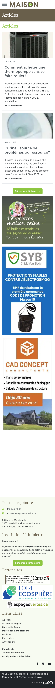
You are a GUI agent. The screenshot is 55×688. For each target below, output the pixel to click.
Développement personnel (16, 630)
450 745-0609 (14, 509)
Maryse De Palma (11, 627)
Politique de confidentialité (16, 656)
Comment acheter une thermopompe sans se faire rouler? (25, 71)
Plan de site (8, 649)
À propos (6, 619)
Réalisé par (37, 683)
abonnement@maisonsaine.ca (21, 513)
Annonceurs (8, 641)
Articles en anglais (11, 623)
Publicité (6, 634)
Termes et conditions (13, 652)
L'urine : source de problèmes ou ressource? (27, 150)
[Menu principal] (4, 4)
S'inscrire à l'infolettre (27, 191)
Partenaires (8, 638)
